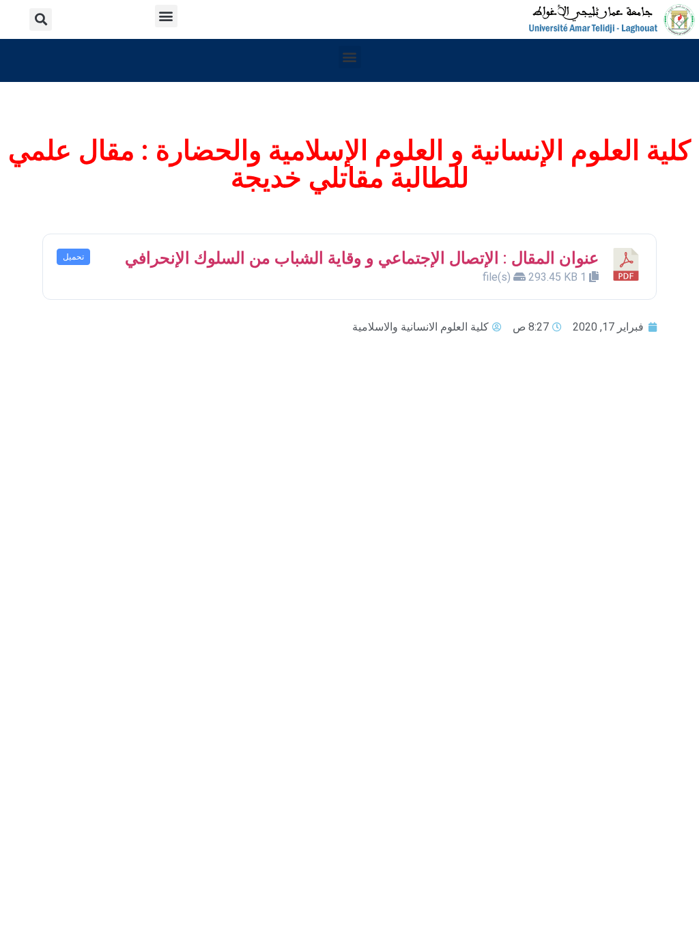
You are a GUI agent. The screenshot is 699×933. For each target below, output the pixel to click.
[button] (166, 16)
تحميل (73, 257)
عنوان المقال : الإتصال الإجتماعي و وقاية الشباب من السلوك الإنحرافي (362, 258)
